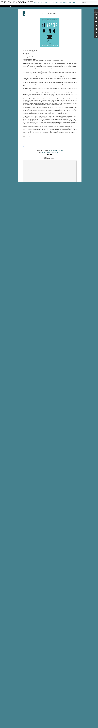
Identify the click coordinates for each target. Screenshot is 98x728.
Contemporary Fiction (55, 152)
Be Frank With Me (49, 13)
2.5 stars (44, 152)
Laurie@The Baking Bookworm (55, 150)
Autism (48, 152)
